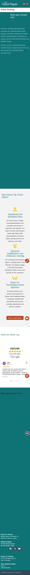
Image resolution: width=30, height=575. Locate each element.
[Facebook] (11, 549)
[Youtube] (19, 549)
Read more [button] (5, 376)
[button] (24, 4)
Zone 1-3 (3, 566)
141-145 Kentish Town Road (8, 544)
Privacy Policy (18, 572)
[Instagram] (15, 549)
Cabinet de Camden (6, 542)
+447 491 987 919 (5, 568)
